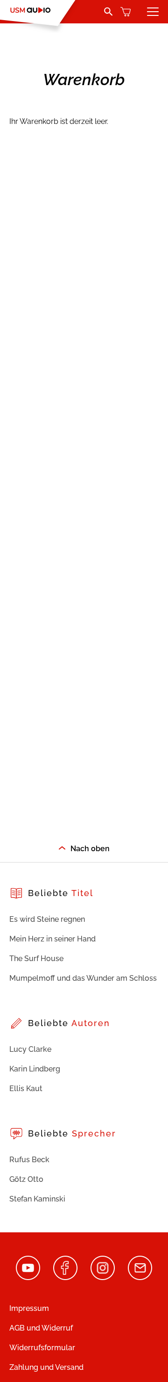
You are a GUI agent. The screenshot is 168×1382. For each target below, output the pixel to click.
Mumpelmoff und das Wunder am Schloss (83, 978)
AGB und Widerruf (41, 1328)
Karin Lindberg (34, 1068)
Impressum (29, 1308)
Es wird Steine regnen (47, 919)
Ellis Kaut (25, 1088)
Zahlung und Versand (46, 1367)
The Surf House (36, 958)
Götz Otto (26, 1179)
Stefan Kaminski (37, 1198)
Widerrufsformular (42, 1347)
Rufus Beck (29, 1159)
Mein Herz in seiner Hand (52, 938)
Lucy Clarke (30, 1049)
